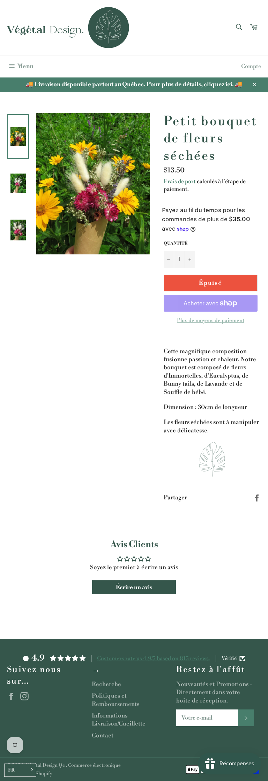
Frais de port (180, 181)
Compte (251, 66)
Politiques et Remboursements (115, 700)
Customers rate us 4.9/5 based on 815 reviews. (153, 658)
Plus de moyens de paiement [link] (210, 320)
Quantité (175, 243)
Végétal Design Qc (45, 765)
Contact (102, 735)
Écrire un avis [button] (134, 587)
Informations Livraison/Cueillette (119, 720)
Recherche (106, 684)
